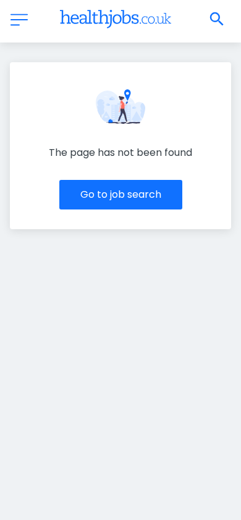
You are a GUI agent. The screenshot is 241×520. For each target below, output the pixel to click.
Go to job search (120, 194)
